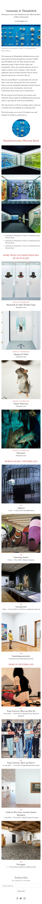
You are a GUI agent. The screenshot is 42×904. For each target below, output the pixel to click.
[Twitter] (21, 898)
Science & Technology (21, 302)
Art (21, 505)
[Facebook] (17, 898)
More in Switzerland (21, 664)
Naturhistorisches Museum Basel (21, 140)
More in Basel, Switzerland (21, 461)
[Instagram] (24, 898)
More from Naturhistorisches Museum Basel (21, 257)
